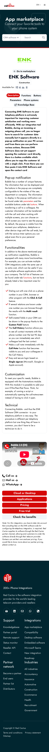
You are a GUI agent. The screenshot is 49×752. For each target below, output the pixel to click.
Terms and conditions (12, 732)
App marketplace (33, 627)
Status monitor (10, 642)
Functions (26, 95)
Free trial (24, 511)
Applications (24, 499)
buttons (33, 204)
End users (8, 678)
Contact (7, 653)
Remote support (11, 637)
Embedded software (34, 642)
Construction (30, 689)
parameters (28, 201)
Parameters (15, 100)
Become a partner (12, 673)
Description (13, 95)
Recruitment (30, 705)
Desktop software (33, 637)
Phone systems (31, 100)
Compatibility (31, 632)
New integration (32, 653)
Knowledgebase (11, 627)
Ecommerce (30, 695)
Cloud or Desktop (25, 493)
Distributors (9, 689)
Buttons (37, 95)
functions (27, 277)
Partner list (8, 683)
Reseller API (9, 648)
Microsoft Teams (32, 648)
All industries (31, 669)
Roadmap (29, 658)
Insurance (29, 679)
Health (27, 700)
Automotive (30, 684)
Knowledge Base (25, 104)
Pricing (24, 505)
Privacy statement (33, 732)
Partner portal (10, 632)
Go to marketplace (25, 71)
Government (30, 710)
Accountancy (31, 674)
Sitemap (7, 735)
